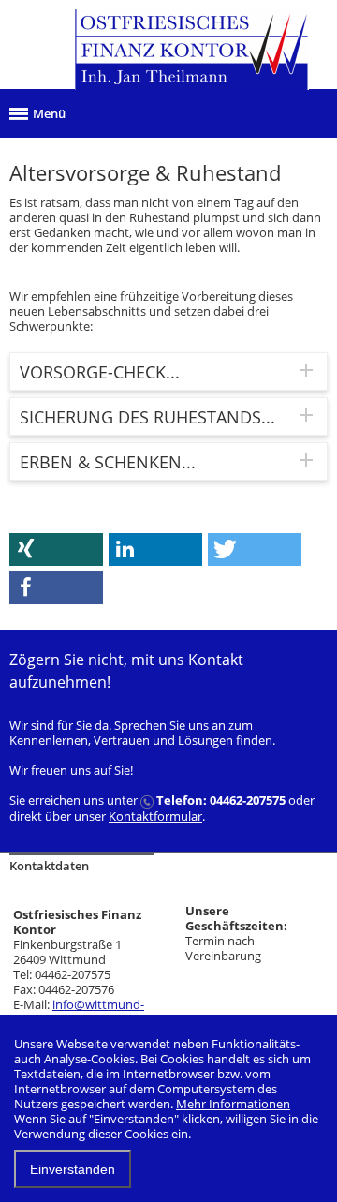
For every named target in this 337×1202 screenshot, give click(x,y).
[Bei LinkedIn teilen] (155, 549)
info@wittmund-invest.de (78, 1012)
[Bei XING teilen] (56, 549)
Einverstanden (72, 1169)
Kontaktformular (155, 816)
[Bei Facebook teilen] (56, 587)
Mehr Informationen (233, 1103)
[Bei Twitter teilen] (254, 549)
